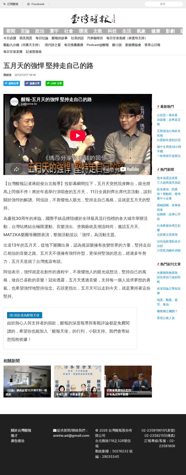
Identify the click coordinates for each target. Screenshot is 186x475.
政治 (39, 31)
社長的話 (77, 38)
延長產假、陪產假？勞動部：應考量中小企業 (169, 193)
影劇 (170, 31)
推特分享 (13, 83)
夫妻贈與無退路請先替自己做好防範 (169, 277)
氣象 (141, 31)
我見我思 (26, 38)
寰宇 (54, 31)
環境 (83, 31)
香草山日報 (152, 45)
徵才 (14, 435)
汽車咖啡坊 (95, 38)
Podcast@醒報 (98, 45)
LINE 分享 (56, 83)
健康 (155, 31)
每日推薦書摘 (73, 45)
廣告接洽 (17, 441)
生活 (126, 31)
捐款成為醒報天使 (26, 315)
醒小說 (117, 45)
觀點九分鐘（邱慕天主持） (22, 45)
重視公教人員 (166, 318)
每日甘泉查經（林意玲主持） (127, 38)
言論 (25, 31)
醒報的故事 (60, 38)
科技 (112, 31)
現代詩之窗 (53, 45)
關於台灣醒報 (21, 430)
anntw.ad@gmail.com (71, 435)
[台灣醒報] (93, 18)
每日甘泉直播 (12, 51)
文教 (97, 31)
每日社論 (42, 38)
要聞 (10, 31)
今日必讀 (9, 38)
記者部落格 (34, 51)
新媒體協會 (133, 45)
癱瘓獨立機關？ (167, 311)
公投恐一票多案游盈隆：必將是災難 (169, 119)
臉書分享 (34, 83)
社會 (68, 31)
